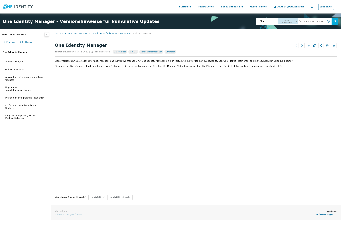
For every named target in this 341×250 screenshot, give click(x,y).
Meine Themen (258, 6)
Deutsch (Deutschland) (290, 6)
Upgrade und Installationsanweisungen (18, 88)
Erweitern (10, 42)
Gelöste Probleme (14, 69)
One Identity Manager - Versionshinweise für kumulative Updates (97, 33)
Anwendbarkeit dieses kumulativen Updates (24, 78)
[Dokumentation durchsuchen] (335, 21)
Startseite (185, 6)
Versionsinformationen (151, 52)
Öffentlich (170, 52)
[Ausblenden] (47, 34)
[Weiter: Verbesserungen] (302, 45)
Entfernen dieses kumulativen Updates (21, 106)
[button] (312, 7)
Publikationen (206, 6)
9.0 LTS (133, 52)
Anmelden (326, 6)
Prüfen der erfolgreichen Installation (24, 98)
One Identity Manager (16, 52)
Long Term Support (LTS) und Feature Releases (21, 116)
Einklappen (27, 42)
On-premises (120, 52)
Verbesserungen (14, 61)
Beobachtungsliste (232, 6)
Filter (262, 21)
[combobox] (301, 21)
